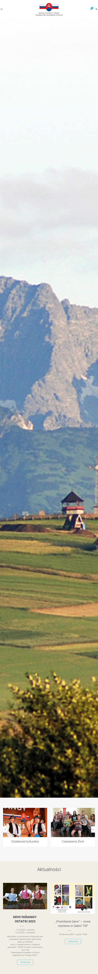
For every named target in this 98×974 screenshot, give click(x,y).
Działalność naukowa (73, 841)
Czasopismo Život (25, 841)
